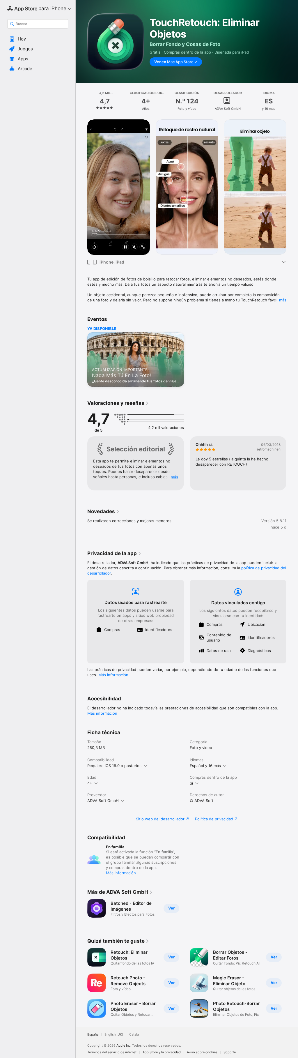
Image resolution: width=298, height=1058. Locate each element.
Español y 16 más (205, 765)
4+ (89, 783)
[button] (38, 39)
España (92, 1034)
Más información (113, 674)
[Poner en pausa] (125, 247)
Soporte (230, 1052)
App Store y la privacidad (162, 1052)
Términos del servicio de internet (111, 1052)
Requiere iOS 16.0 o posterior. (114, 765)
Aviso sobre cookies (202, 1052)
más (282, 300)
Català (134, 1034)
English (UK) (113, 1034)
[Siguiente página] (292, 101)
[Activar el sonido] (134, 247)
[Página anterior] (81, 101)
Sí (191, 783)
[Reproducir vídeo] (94, 247)
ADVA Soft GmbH (103, 800)
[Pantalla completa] (142, 247)
